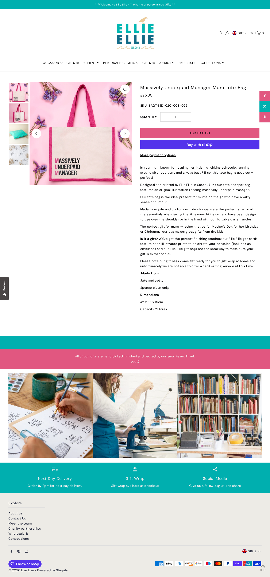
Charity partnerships (24, 528)
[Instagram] (18, 551)
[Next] (125, 133)
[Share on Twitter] (264, 106)
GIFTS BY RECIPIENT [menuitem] (81, 63)
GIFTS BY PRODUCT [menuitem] (156, 63)
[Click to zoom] (125, 89)
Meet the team (20, 523)
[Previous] (36, 133)
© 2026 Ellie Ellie (21, 570)
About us (15, 513)
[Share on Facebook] (264, 96)
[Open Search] (220, 33)
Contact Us (17, 518)
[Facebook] (11, 551)
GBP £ (242, 33)
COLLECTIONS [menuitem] (210, 63)
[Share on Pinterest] (264, 117)
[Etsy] (26, 551)
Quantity (148, 117)
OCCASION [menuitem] (51, 63)
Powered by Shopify (52, 570)
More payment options (158, 155)
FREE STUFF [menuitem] (187, 63)
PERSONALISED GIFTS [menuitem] (119, 63)
